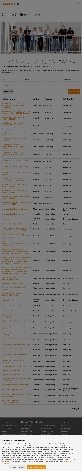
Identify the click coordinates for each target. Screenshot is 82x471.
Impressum (67, 461)
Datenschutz (6, 463)
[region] (41, 453)
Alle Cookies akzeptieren (36, 467)
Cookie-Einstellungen (17, 467)
